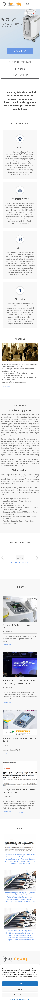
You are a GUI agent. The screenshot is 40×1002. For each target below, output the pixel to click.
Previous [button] (2, 558)
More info (20, 51)
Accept (20, 984)
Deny (20, 989)
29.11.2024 (8, 796)
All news (20, 812)
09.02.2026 (8, 632)
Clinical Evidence (20, 62)
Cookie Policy (14, 999)
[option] (20, 559)
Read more (6, 386)
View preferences (20, 995)
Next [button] (37, 558)
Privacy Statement (24, 999)
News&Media (20, 75)
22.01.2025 (8, 745)
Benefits (20, 69)
